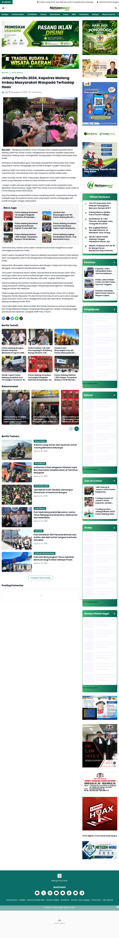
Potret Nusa (96, 900)
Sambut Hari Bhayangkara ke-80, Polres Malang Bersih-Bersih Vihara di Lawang (64, 214)
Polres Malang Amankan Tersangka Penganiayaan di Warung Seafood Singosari (45, 419)
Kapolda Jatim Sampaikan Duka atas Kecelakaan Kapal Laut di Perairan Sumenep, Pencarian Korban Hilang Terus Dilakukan (104, 271)
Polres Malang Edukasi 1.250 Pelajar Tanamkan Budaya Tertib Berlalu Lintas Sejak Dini (26, 237)
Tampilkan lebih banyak (40, 578)
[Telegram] (12, 318)
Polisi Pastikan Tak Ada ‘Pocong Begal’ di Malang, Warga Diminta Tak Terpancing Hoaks (40, 350)
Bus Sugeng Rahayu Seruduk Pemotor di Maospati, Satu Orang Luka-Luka (99, 230)
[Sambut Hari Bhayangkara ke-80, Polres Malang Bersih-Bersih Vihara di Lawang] (46, 216)
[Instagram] (50, 893)
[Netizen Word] (59, 8)
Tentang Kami (12, 900)
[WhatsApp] (16, 318)
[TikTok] (69, 893)
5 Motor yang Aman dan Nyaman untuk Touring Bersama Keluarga (30, 2)
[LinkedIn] (75, 893)
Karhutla (38, 531)
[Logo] (59, 876)
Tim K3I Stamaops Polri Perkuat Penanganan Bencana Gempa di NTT (100, 205)
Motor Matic (40, 441)
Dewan (43, 14)
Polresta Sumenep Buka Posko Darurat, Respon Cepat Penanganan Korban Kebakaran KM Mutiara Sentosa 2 (105, 293)
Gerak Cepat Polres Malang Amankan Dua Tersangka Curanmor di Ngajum (13, 377)
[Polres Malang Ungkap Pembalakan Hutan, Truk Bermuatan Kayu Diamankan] (46, 238)
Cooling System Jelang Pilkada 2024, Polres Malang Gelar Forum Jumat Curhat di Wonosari (105, 511)
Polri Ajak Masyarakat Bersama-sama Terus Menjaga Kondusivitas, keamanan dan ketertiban (56, 515)
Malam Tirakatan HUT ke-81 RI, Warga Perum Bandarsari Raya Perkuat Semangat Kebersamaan (102, 248)
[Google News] (62, 893)
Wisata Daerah (108, 14)
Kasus (65, 14)
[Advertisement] (59, 922)
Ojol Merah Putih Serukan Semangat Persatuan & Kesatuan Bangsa (53, 491)
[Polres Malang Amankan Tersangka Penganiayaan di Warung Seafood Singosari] (45, 407)
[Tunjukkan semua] (114, 262)
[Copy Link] (21, 318)
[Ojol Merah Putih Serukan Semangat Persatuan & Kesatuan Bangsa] (17, 495)
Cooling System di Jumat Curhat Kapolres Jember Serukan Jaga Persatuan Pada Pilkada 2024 (104, 500)
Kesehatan (84, 14)
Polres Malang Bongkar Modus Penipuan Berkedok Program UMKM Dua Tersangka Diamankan (14, 350)
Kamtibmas (55, 14)
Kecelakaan (40, 463)
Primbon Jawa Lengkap (80, 900)
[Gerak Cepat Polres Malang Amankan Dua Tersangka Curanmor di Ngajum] (14, 364)
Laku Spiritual (107, 900)
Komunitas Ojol (41, 486)
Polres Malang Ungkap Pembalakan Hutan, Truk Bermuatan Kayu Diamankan (64, 237)
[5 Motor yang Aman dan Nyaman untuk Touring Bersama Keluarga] (17, 450)
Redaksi (22, 900)
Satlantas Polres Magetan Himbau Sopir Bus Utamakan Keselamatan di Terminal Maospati (56, 470)
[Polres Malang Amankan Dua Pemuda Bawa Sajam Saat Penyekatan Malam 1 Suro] (46, 227)
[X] (8, 318)
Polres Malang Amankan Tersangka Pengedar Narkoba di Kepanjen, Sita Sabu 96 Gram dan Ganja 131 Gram (26, 214)
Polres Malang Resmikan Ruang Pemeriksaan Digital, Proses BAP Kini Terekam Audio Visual (26, 226)
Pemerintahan (18, 14)
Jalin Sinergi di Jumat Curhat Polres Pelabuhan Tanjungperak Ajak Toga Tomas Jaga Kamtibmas (105, 489)
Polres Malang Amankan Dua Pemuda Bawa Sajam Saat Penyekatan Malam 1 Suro (64, 226)
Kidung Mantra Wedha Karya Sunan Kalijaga (99, 213)
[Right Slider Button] (116, 14)
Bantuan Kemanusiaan (44, 553)
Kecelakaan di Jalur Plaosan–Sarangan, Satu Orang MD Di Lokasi (101, 221)
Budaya (5, 14)
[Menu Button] (3, 8)
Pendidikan (32, 14)
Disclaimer (65, 900)
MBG (74, 14)
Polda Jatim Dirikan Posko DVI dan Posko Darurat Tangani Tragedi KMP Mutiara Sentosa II (105, 282)
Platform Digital (52, 900)
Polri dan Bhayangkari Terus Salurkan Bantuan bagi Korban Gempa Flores (54, 558)
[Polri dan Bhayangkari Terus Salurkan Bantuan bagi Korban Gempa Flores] (17, 562)
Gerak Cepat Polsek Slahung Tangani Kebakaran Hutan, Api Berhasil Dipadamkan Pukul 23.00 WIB (102, 239)
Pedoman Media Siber (36, 900)
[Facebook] (3, 318)
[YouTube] (56, 893)
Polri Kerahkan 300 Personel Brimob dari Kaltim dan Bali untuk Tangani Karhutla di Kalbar (55, 537)
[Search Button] (116, 8)
